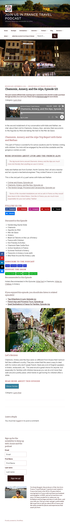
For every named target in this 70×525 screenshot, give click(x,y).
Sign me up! (15, 478)
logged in (19, 421)
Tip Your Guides (10, 273)
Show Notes (12, 386)
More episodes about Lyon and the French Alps (33, 156)
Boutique (13, 30)
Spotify (20, 265)
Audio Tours (33, 273)
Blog (51, 30)
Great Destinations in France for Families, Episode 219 (29, 304)
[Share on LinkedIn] (2, 262)
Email (7, 450)
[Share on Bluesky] (2, 271)
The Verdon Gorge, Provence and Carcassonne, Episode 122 (31, 188)
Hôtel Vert (40, 281)
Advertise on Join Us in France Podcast (23, 36)
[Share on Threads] (2, 267)
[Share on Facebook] (2, 254)
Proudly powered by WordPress (14, 520)
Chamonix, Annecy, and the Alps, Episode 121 (25, 185)
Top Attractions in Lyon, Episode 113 (22, 299)
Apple (7, 265)
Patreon (26, 273)
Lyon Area (17, 100)
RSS (25, 265)
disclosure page (42, 97)
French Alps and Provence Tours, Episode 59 (25, 302)
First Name (9, 459)
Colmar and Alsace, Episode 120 (20, 183)
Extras (18, 273)
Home (6, 30)
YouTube (13, 265)
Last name (8, 468)
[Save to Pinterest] (2, 258)
